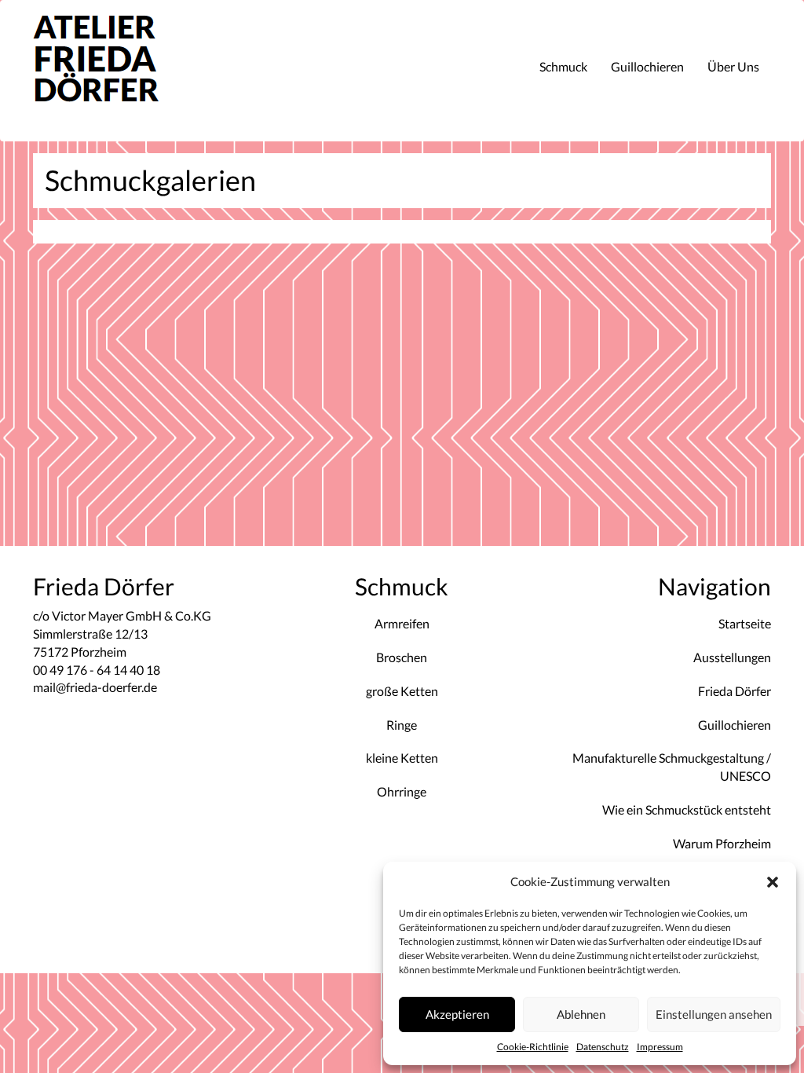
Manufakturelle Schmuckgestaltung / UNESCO (671, 766)
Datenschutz (602, 1047)
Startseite (744, 623)
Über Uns (733, 66)
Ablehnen (581, 1014)
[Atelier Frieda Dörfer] (116, 70)
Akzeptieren (457, 1014)
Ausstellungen (732, 657)
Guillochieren (647, 66)
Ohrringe (401, 791)
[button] (772, 882)
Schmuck (563, 66)
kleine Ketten (402, 757)
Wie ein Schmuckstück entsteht (686, 809)
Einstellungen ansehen (714, 1014)
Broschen (401, 657)
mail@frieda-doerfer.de (95, 686)
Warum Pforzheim (722, 843)
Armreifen (402, 623)
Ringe (401, 724)
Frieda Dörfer (734, 690)
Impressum (660, 1047)
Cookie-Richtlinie (532, 1047)
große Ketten (402, 690)
